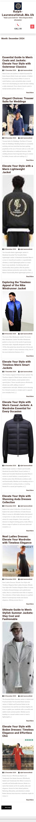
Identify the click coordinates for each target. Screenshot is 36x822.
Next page (8, 807)
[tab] (32, 26)
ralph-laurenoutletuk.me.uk (18, 13)
